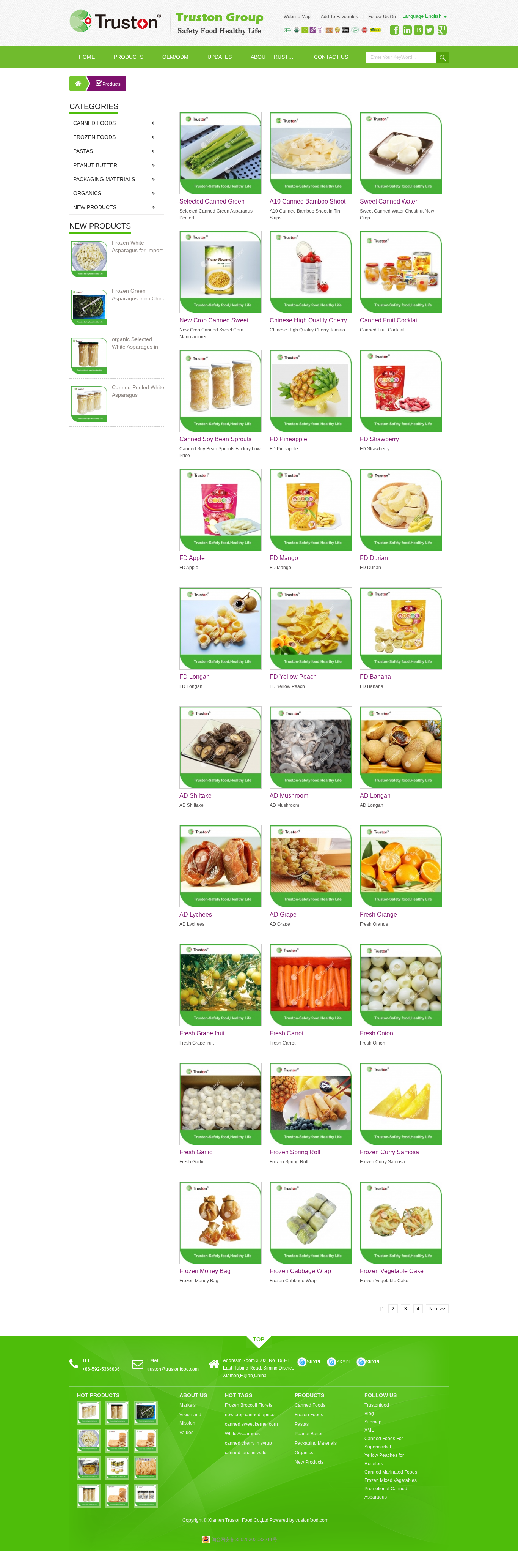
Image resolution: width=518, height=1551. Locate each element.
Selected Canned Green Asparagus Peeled (212, 202)
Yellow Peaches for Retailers (384, 1459)
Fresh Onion (376, 1033)
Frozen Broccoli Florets (248, 1405)
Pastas (83, 151)
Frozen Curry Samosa (389, 1152)
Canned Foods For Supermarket (383, 1443)
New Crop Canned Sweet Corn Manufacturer (213, 321)
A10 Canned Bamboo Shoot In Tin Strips (307, 202)
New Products (94, 207)
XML (369, 1430)
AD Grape (283, 914)
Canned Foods (94, 123)
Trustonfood (376, 1405)
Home (87, 57)
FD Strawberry (379, 439)
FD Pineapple (288, 439)
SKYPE (314, 1362)
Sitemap (372, 1422)
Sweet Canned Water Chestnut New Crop (388, 202)
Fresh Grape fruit (201, 1033)
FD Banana (375, 677)
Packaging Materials (104, 179)
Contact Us (331, 57)
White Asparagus (242, 1433)
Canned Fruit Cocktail (389, 320)
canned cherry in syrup (248, 1443)
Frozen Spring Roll (295, 1152)
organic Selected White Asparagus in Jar (135, 343)
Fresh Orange (378, 914)
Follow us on (382, 16)
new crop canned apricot (250, 1414)
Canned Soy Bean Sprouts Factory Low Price (215, 439)
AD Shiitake (195, 795)
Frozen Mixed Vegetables (390, 1480)
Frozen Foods (94, 137)
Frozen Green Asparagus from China (139, 294)
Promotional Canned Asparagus (385, 1493)
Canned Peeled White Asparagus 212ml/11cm (138, 391)
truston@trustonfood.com (173, 1369)
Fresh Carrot (286, 1033)
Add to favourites (339, 16)
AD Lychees (195, 914)
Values (186, 1432)
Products (128, 57)
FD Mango (284, 558)
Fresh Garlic (195, 1152)
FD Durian (374, 558)
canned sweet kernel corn (251, 1424)
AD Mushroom (289, 795)
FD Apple (192, 558)
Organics (87, 193)
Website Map (297, 16)
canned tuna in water (246, 1452)
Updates (219, 57)
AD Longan (375, 795)
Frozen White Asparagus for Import (137, 246)
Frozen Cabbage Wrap (300, 1271)
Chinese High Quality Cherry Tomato (308, 321)
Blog (369, 1413)
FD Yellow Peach (293, 677)
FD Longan (194, 677)
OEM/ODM (175, 57)
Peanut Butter (95, 165)
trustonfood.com (311, 1520)
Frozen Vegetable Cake (392, 1271)
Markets (187, 1405)
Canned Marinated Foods (390, 1472)
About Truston (273, 57)
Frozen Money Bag (205, 1271)
